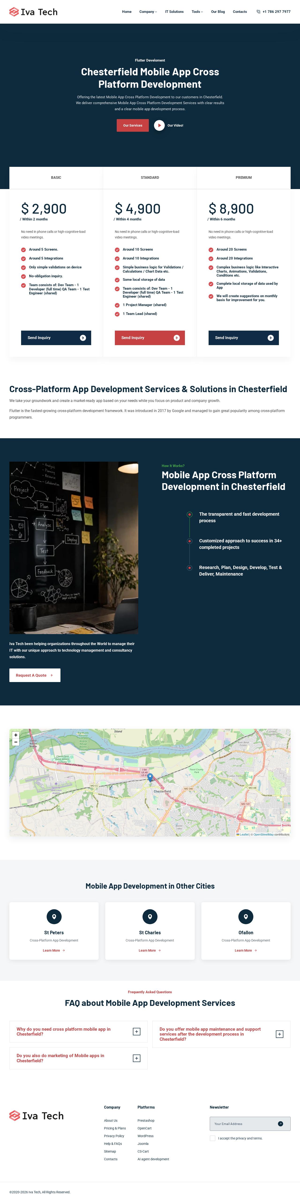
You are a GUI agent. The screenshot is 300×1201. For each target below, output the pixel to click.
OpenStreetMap (264, 834)
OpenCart (145, 1128)
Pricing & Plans (115, 1128)
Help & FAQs (113, 1144)
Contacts (240, 12)
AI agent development (153, 1159)
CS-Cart (143, 1151)
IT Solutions (174, 12)
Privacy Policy (114, 1136)
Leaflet (244, 834)
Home (126, 12)
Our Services (132, 125)
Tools (196, 12)
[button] (150, 778)
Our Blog (218, 12)
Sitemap (110, 1151)
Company (146, 12)
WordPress (146, 1136)
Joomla (143, 1144)
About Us (110, 1120)
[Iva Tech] (33, 12)
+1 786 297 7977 (277, 12)
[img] (150, 782)
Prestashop (146, 1120)
